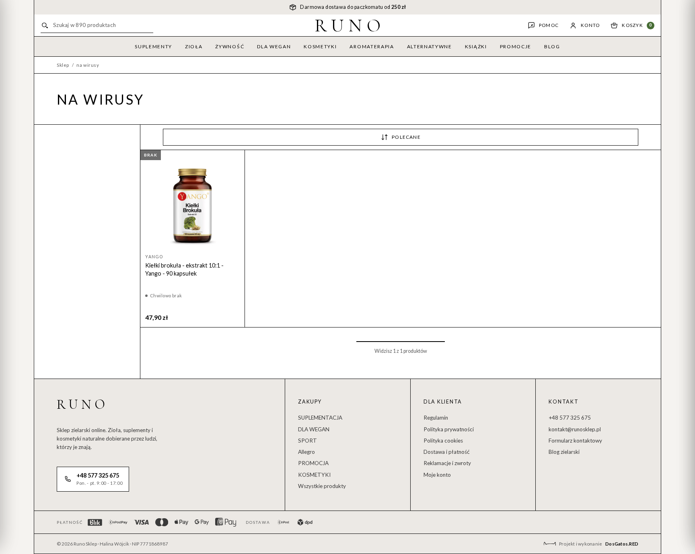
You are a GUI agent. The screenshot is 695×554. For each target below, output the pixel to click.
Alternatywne (429, 46)
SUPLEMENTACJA (320, 417)
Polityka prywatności (449, 429)
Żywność (229, 46)
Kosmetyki (320, 46)
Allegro (306, 452)
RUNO (350, 25)
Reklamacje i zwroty (447, 463)
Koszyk (637, 25)
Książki (476, 46)
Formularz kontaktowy (575, 440)
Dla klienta (443, 402)
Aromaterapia (372, 46)
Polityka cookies (443, 440)
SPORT (307, 440)
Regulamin (436, 417)
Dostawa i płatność (447, 452)
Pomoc (549, 25)
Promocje (515, 46)
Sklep (63, 65)
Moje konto (437, 475)
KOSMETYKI (314, 475)
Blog (552, 46)
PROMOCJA (313, 463)
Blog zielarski (564, 452)
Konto (590, 25)
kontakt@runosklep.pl (575, 429)
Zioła (193, 46)
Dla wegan (274, 46)
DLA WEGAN (313, 429)
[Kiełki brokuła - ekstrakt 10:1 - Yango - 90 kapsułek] (192, 202)
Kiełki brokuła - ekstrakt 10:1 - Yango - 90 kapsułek (184, 269)
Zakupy (310, 402)
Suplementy (153, 46)
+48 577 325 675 (570, 417)
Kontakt (563, 402)
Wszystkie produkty (322, 486)
